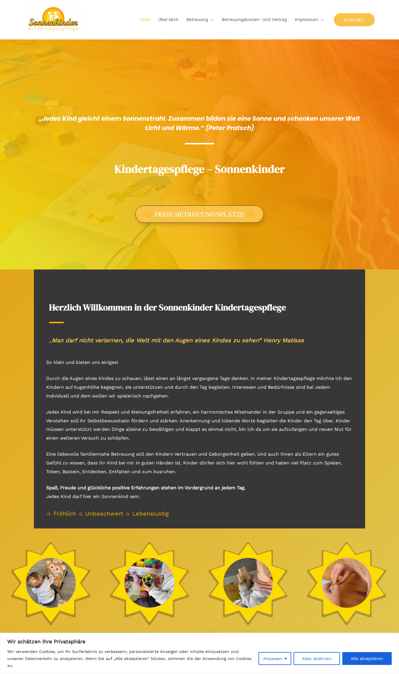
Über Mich (168, 20)
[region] (199, 653)
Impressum (306, 20)
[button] (354, 19)
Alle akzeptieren (367, 658)
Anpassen (272, 658)
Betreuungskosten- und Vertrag (254, 20)
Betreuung (197, 20)
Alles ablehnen (317, 658)
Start (145, 20)
